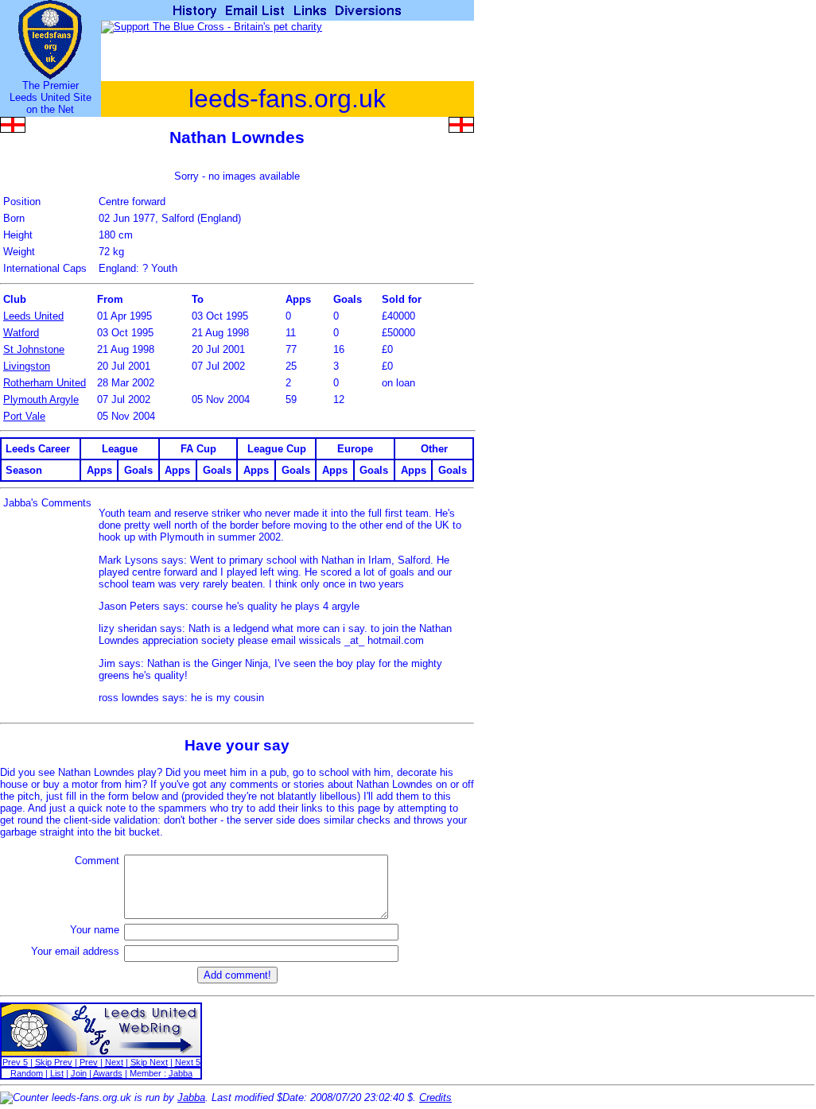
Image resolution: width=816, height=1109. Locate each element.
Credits (435, 1097)
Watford (21, 333)
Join (79, 1073)
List (57, 1073)
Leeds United (33, 316)
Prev (89, 1062)
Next (114, 1062)
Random (26, 1073)
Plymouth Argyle (41, 399)
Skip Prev (53, 1062)
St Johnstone (33, 349)
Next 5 (187, 1062)
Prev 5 (15, 1062)
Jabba (180, 1073)
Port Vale (24, 416)
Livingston (26, 366)
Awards (107, 1073)
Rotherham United (44, 383)
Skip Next (149, 1062)
